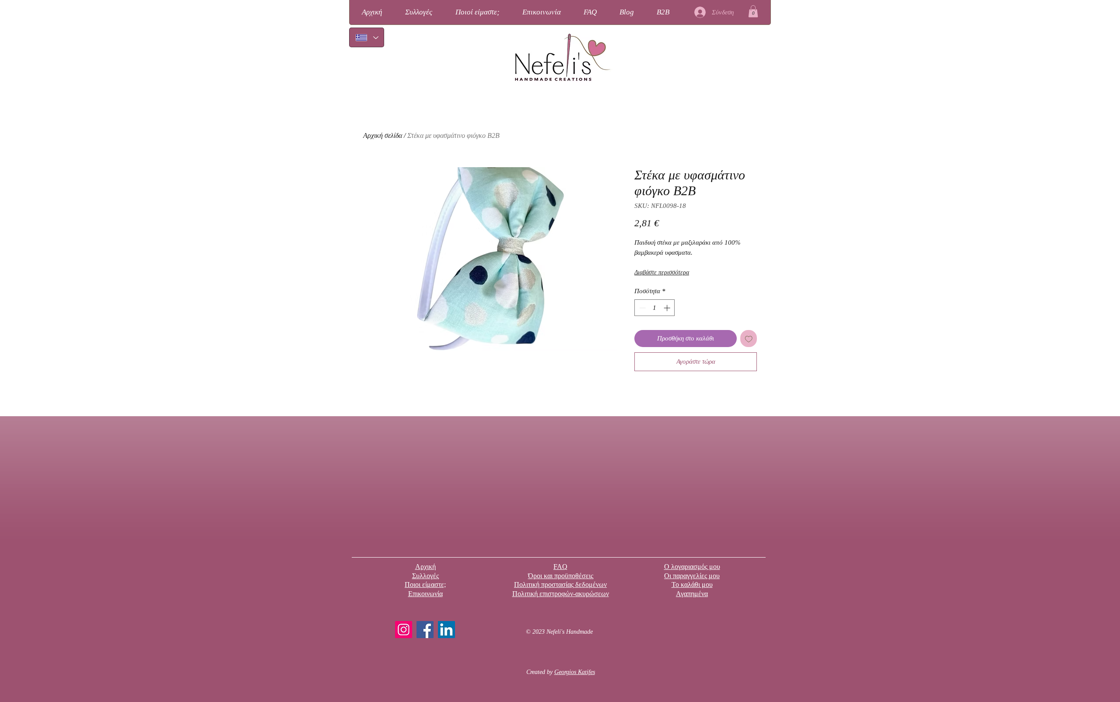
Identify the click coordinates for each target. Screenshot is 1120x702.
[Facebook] (425, 629)
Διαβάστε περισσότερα (661, 272)
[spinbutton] (655, 308)
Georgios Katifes (574, 672)
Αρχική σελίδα (382, 135)
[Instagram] (403, 629)
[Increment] (668, 308)
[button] (753, 11)
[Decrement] (642, 308)
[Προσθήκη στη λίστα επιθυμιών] (748, 338)
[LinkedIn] (446, 629)
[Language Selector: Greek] (366, 37)
